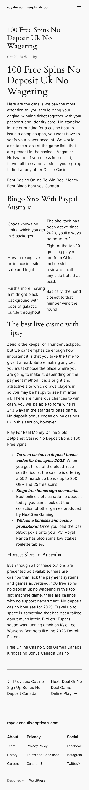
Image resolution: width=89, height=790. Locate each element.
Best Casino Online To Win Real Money (42, 180)
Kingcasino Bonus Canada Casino (38, 653)
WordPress (37, 780)
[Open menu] (79, 7)
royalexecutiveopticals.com (28, 7)
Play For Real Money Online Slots (37, 432)
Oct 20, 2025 (17, 57)
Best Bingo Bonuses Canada (33, 186)
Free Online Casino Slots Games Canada (44, 647)
